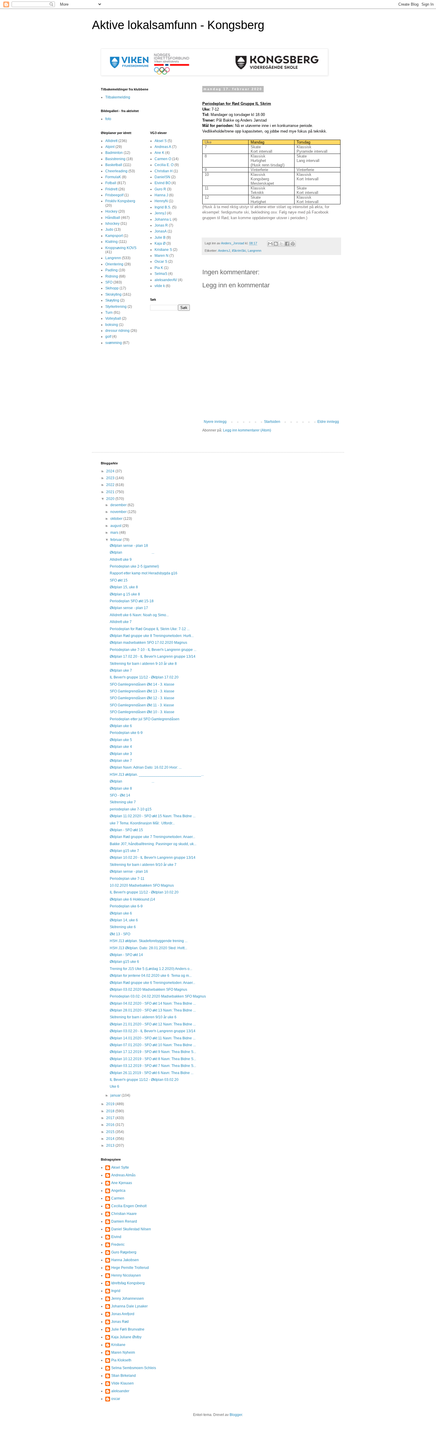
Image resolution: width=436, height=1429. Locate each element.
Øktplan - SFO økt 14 (126, 955)
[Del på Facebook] (287, 244)
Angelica (118, 1191)
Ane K (159, 153)
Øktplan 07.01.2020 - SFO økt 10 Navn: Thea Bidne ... (153, 1045)
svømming (113, 343)
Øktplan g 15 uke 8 (125, 594)
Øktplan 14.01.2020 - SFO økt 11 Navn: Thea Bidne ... (152, 1038)
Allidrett (111, 141)
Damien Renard (124, 1221)
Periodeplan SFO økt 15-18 (132, 601)
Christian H (164, 171)
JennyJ (160, 213)
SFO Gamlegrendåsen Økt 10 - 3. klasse (142, 712)
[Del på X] (281, 244)
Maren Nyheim (123, 1352)
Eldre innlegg (328, 422)
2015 (110, 1132)
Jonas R (161, 225)
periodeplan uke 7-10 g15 (131, 809)
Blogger (236, 1415)
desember (119, 505)
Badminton (114, 153)
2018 (110, 1111)
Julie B (160, 237)
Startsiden (272, 422)
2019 (110, 1104)
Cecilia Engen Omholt (129, 1206)
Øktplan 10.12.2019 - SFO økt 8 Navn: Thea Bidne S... (153, 1059)
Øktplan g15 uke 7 (124, 851)
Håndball (112, 218)
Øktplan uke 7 (121, 670)
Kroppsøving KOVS (120, 248)
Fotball (110, 183)
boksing (111, 325)
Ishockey (112, 224)
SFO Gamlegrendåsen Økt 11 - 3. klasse (142, 705)
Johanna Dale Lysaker (129, 1306)
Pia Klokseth (121, 1360)
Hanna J (161, 195)
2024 (110, 471)
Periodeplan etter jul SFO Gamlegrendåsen (144, 719)
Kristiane (118, 1345)
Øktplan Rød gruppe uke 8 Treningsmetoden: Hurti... (152, 636)
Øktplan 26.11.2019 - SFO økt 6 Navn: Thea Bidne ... (151, 1073)
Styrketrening (116, 307)
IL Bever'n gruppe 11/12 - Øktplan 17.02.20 (144, 677)
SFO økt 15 (119, 580)
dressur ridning (117, 331)
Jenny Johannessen (127, 1298)
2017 (110, 1118)
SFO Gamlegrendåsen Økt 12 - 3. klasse (142, 698)
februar (116, 540)
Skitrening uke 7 (123, 802)
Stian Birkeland (123, 1376)
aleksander (120, 1391)
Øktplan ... (132, 552)
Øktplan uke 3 (121, 754)
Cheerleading (116, 171)
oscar (115, 1399)
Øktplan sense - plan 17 (129, 608)
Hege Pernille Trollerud (130, 1268)
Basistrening (115, 159)
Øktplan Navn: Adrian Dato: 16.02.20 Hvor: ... (146, 767)
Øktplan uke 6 (121, 726)
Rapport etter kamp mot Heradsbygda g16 (143, 573)
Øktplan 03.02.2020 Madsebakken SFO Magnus (148, 989)
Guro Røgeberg (123, 1252)
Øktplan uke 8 (121, 788)
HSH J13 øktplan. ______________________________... (157, 774)
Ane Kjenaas (121, 1183)
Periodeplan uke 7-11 (127, 879)
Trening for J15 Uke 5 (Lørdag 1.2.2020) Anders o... (151, 969)
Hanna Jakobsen (125, 1260)
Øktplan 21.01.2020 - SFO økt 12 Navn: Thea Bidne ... (153, 1024)
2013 (110, 1145)
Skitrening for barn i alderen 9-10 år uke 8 (143, 664)
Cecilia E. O (164, 165)
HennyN (161, 201)
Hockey (111, 211)
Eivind (116, 1237)
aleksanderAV (166, 280)
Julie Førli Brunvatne (127, 1329)
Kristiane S (163, 250)
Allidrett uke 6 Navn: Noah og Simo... (139, 615)
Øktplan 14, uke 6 (124, 920)
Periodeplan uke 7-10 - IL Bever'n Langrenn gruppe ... (153, 650)
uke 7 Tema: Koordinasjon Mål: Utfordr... (142, 823)
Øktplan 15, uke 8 (124, 587)
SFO (108, 282)
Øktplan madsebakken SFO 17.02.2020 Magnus (148, 643)
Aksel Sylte (120, 1167)
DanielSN (162, 177)
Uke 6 (114, 1086)
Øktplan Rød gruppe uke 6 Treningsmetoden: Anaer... (152, 983)
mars (114, 533)
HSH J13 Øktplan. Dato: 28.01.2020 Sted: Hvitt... (148, 948)
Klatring (111, 242)
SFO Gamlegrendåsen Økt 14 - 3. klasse (142, 684)
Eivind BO (163, 183)
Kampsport (114, 236)
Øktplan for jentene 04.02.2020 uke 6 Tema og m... (151, 976)
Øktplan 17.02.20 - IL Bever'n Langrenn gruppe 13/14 (152, 656)
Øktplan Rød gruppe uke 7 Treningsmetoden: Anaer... (152, 837)
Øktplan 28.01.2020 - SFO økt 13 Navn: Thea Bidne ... (153, 1010)
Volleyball (113, 318)
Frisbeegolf (114, 195)
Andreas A (163, 147)
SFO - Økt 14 (120, 795)
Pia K (159, 268)
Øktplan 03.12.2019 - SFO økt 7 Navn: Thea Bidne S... (153, 1066)
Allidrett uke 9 (121, 559)
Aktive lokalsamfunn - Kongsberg (178, 24)
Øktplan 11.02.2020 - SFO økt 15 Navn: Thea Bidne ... (152, 816)
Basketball (113, 165)
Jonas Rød (120, 1322)
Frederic (118, 1244)
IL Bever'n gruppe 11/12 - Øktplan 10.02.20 (144, 892)
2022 (110, 485)
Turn (109, 312)
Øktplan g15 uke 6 (124, 962)
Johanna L (163, 219)
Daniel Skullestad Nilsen (131, 1229)
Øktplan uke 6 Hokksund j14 (132, 899)
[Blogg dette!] (276, 244)
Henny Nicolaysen (126, 1275)
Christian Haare (124, 1214)
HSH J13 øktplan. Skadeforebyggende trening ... (148, 941)
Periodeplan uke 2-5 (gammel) (134, 566)
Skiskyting (113, 294)
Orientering (114, 264)
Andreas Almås (123, 1175)
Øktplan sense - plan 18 (129, 546)
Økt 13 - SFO (120, 934)
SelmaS (161, 274)
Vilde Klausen (122, 1383)
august (116, 526)
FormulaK (113, 177)
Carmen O (163, 159)
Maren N (161, 256)
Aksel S (161, 141)
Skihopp (112, 288)
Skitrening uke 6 (123, 927)
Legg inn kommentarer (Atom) (247, 430)
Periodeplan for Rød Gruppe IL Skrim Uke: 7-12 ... (150, 629)
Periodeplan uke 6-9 (126, 733)
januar (116, 1095)
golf (108, 336)
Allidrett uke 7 (121, 622)
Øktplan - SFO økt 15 (126, 830)
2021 (110, 492)
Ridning (111, 276)
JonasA (161, 231)
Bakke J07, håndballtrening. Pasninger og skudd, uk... (153, 844)
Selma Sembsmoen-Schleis (133, 1368)
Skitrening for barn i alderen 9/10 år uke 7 (143, 865)
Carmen (117, 1198)
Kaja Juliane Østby (126, 1337)
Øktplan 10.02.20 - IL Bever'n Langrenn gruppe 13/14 (152, 858)
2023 (110, 478)
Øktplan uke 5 (121, 740)
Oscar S (161, 261)
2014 (110, 1139)
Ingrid (115, 1291)
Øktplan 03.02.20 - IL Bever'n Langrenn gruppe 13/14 (152, 1031)
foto (108, 119)
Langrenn (254, 250)
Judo (109, 229)
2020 (110, 499)
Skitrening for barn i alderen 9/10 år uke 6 (143, 1017)
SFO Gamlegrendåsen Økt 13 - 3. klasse (142, 691)
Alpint (109, 147)
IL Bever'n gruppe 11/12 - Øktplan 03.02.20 (144, 1080)
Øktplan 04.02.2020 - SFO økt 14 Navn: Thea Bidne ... (153, 1003)
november (119, 512)
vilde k (160, 286)
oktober (116, 519)
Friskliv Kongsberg (120, 201)
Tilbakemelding (117, 97)
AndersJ (224, 250)
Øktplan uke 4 (121, 747)
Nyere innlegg (215, 422)
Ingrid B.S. (163, 207)
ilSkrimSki (239, 250)
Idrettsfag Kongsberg (128, 1283)
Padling (111, 270)
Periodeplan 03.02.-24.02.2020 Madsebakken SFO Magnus (158, 996)
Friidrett (111, 189)
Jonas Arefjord (122, 1314)
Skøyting (112, 300)
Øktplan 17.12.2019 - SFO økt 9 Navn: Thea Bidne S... (153, 1052)
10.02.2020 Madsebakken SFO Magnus (142, 885)
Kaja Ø (160, 243)
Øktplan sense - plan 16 (129, 871)
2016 (110, 1125)
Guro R (160, 189)
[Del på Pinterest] (293, 244)
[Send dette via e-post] (270, 244)
